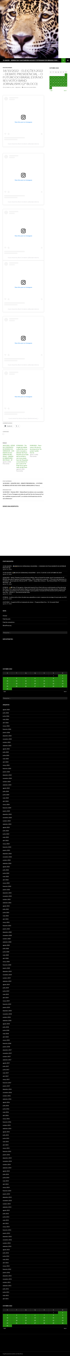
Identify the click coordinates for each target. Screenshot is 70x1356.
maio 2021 (6, 916)
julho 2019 (6, 988)
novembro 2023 (7, 817)
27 (58, 85)
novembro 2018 (7, 1014)
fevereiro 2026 (7, 729)
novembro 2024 (7, 778)
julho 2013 (6, 1213)
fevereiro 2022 (7, 886)
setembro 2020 (7, 942)
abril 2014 (6, 1184)
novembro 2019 (7, 974)
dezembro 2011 (7, 1276)
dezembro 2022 (7, 853)
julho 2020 (6, 948)
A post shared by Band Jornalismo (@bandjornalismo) (23, 144)
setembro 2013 (7, 1207)
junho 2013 (6, 1217)
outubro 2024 (7, 781)
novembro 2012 (7, 1240)
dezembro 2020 (7, 932)
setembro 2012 (7, 1246)
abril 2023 (6, 840)
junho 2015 (6, 1138)
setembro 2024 (7, 785)
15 (63, 80)
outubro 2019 (7, 978)
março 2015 (6, 1148)
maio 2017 (6, 1073)
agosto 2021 (6, 906)
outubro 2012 (7, 1243)
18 (53, 82)
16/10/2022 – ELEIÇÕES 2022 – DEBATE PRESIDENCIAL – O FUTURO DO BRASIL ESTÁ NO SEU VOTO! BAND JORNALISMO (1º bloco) (22, 483)
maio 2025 (6, 758)
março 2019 (6, 1001)
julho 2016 (6, 1105)
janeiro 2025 (6, 772)
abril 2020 (6, 958)
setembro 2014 (7, 1168)
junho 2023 (6, 834)
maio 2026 (6, 719)
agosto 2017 (6, 1063)
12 (56, 80)
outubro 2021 (7, 899)
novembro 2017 (7, 1053)
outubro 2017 (7, 1056)
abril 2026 (6, 722)
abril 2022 (6, 880)
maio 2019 (6, 994)
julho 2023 (6, 830)
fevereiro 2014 (7, 1190)
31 (50, 88)
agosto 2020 (6, 945)
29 (63, 85)
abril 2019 (6, 997)
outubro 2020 (7, 938)
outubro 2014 (7, 1164)
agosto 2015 (6, 1132)
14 (61, 80)
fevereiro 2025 (7, 768)
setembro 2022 (7, 863)
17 (50, 82)
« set (51, 90)
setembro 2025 (7, 745)
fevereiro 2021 (7, 925)
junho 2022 (6, 873)
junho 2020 (6, 952)
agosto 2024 (6, 788)
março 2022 (6, 883)
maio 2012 (6, 1259)
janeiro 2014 (6, 1194)
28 (61, 85)
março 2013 (6, 1226)
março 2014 (6, 1187)
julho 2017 (6, 1066)
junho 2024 (6, 794)
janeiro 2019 (6, 1007)
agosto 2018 (6, 1024)
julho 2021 (6, 909)
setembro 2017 (7, 1060)
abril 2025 (6, 762)
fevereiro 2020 (7, 965)
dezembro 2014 (7, 1158)
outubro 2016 (7, 1096)
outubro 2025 (7, 742)
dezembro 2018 (7, 1010)
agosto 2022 (6, 866)
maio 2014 (6, 1181)
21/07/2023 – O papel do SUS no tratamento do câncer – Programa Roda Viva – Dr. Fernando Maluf (31, 602)
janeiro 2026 (6, 732)
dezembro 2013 (7, 1197)
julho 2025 (6, 752)
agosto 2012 (6, 1249)
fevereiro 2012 (7, 1269)
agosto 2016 (6, 1102)
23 (66, 82)
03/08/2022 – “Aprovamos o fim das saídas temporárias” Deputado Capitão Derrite (36, 449)
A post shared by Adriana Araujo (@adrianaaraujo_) (23, 418)
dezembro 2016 (7, 1089)
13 (58, 80)
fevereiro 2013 (7, 1230)
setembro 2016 (7, 1099)
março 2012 (6, 1266)
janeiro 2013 (6, 1233)
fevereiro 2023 (7, 847)
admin (19, 87)
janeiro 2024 (6, 811)
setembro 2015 (7, 1128)
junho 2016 (6, 1109)
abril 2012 (6, 1262)
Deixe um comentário (29, 87)
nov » (65, 90)
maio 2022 (6, 876)
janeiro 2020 (6, 968)
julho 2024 (6, 791)
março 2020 (6, 961)
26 (56, 85)
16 (66, 80)
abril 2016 (6, 1115)
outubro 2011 (7, 1282)
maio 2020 (6, 955)
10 (50, 80)
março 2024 (6, 804)
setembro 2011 (7, 1285)
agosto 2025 (6, 749)
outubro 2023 (7, 821)
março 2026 (6, 726)
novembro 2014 (7, 1161)
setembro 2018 (7, 1020)
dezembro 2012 (7, 1236)
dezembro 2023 (7, 814)
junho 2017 (6, 1069)
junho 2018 (6, 1030)
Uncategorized (7, 67)
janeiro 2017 (6, 1086)
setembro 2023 (7, 824)
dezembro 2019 (7, 971)
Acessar (5, 615)
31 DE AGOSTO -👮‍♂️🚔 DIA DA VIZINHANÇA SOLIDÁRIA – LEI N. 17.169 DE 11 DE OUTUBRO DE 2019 (32, 572)
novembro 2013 (7, 1200)
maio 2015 (6, 1141)
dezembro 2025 (7, 736)
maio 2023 (6, 837)
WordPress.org (7, 625)
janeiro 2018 (6, 1046)
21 (61, 82)
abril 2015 (6, 1145)
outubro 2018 (7, 1017)
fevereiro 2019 (7, 1004)
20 (58, 82)
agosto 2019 (6, 984)
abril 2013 (6, 1223)
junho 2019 (6, 991)
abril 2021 (6, 919)
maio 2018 (6, 1033)
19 (56, 82)
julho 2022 (6, 870)
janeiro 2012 (6, 1272)
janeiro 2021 (6, 929)
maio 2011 (6, 1295)
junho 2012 (6, 1256)
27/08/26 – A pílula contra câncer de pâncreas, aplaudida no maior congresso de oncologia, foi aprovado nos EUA (35, 597)
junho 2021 (6, 912)
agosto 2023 (6, 827)
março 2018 (6, 1040)
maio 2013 (6, 1220)
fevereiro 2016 (7, 1122)
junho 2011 (6, 1292)
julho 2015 (6, 1135)
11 (53, 80)
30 (66, 85)
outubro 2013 (7, 1204)
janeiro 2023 (6, 850)
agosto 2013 (6, 1210)
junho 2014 (6, 1177)
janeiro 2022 (6, 889)
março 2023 (6, 844)
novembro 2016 (7, 1092)
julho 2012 (6, 1253)
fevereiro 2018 (7, 1043)
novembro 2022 (7, 857)
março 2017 (6, 1079)
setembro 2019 (7, 981)
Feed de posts (6, 619)
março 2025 (6, 765)
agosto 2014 (6, 1171)
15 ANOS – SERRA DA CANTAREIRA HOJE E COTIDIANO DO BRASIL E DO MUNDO (31, 60)
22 (63, 82)
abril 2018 (6, 1037)
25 (53, 85)
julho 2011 (6, 1289)
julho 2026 (6, 713)
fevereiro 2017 (7, 1082)
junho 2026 (6, 716)
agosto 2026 (6, 709)
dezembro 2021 (7, 893)
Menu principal (68, 60)
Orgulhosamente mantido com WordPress (13, 1353)
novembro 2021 (7, 896)
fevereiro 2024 (7, 808)
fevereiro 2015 (7, 1151)
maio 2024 (6, 798)
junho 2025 (6, 755)
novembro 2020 (7, 935)
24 (50, 85)
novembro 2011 (7, 1279)
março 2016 (6, 1118)
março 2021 (6, 922)
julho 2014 (6, 1174)
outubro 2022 (7, 860)
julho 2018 (6, 1027)
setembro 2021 (7, 902)
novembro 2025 (7, 739)
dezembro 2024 (7, 775)
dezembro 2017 (7, 1050)
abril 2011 (6, 1298)
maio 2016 (6, 1112)
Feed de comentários (8, 622)
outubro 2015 (7, 1125)
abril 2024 (6, 801)
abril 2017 (6, 1076)
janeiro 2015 (6, 1154)
